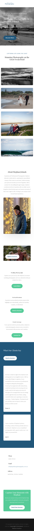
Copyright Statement (16, 526)
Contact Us (17, 335)
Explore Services (12, 256)
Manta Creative (16, 528)
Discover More (10, 38)
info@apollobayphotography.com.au (18, 466)
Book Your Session (17, 507)
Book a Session (17, 310)
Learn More (17, 286)
